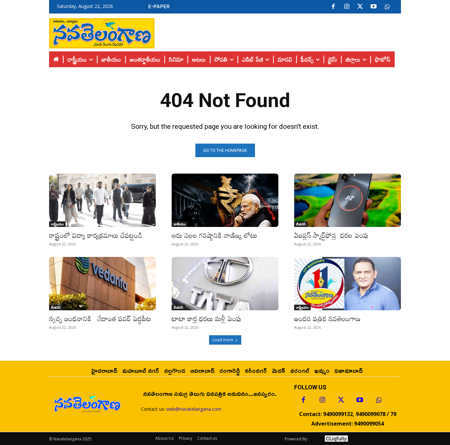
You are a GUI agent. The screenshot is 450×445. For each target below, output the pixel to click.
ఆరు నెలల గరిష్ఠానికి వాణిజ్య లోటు (214, 235)
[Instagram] (346, 7)
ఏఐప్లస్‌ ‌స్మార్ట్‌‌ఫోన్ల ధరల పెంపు (331, 235)
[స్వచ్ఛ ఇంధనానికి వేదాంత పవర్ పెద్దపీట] (102, 283)
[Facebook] (333, 7)
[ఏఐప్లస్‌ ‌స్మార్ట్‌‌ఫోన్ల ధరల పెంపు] (347, 200)
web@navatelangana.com (193, 409)
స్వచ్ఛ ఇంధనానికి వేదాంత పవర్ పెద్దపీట (100, 318)
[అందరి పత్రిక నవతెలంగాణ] (347, 283)
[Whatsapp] (378, 400)
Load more (222, 340)
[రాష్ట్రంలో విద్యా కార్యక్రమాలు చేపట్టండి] (102, 200)
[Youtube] (374, 7)
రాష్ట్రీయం (57, 224)
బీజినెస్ (301, 224)
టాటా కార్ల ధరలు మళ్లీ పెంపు (206, 318)
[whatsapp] (387, 7)
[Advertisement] (278, 31)
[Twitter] (360, 7)
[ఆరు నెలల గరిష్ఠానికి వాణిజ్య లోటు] (225, 200)
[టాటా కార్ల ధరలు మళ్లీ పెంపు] (225, 283)
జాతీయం (179, 224)
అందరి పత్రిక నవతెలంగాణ (327, 318)
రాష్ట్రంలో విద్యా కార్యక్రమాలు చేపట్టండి (95, 235)
